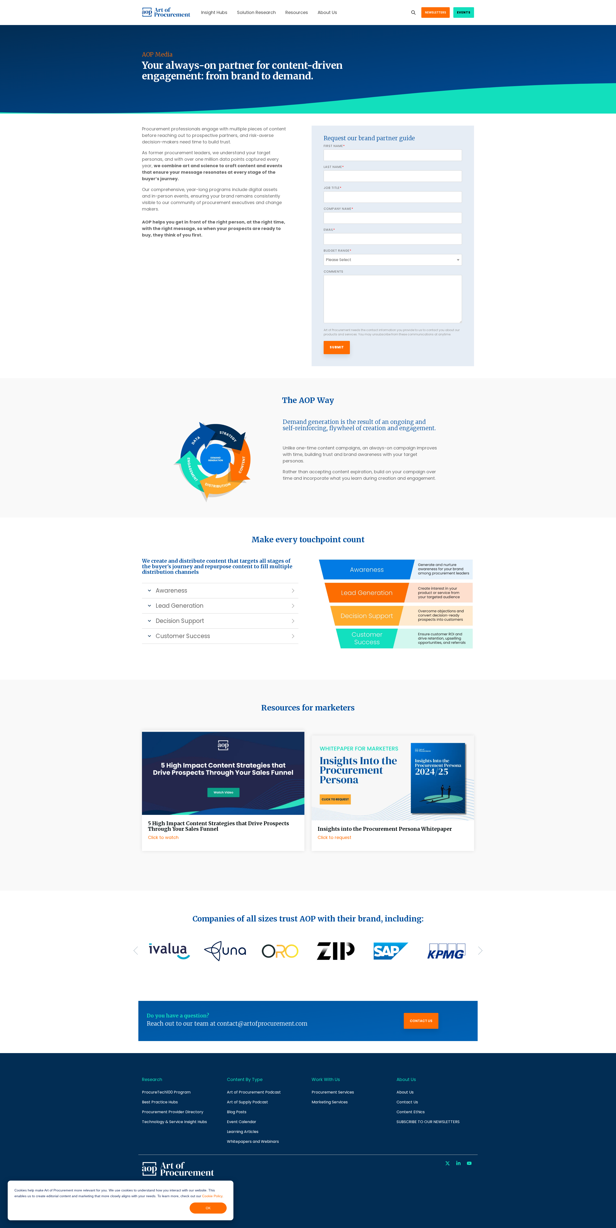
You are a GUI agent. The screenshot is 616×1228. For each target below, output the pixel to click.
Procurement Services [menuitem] (333, 1092)
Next (478, 951)
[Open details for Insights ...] (393, 733)
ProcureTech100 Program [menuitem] (166, 1092)
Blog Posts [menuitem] (236, 1112)
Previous (138, 951)
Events (463, 12)
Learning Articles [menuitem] (242, 1131)
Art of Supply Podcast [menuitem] (247, 1102)
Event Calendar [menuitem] (241, 1122)
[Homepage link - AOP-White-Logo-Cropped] (178, 1175)
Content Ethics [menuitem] (411, 1112)
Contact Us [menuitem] (407, 1102)
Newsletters (435, 12)
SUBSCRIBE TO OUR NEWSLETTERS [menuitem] (428, 1122)
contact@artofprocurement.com (262, 1023)
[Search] (413, 12)
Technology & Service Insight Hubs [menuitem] (174, 1122)
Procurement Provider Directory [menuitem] (172, 1112)
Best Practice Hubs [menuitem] (160, 1102)
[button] (448, 1163)
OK (208, 1208)
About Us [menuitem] (405, 1092)
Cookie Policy (212, 1196)
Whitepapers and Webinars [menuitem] (253, 1141)
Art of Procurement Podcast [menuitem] (254, 1092)
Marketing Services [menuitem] (330, 1102)
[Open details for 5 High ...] (223, 772)
